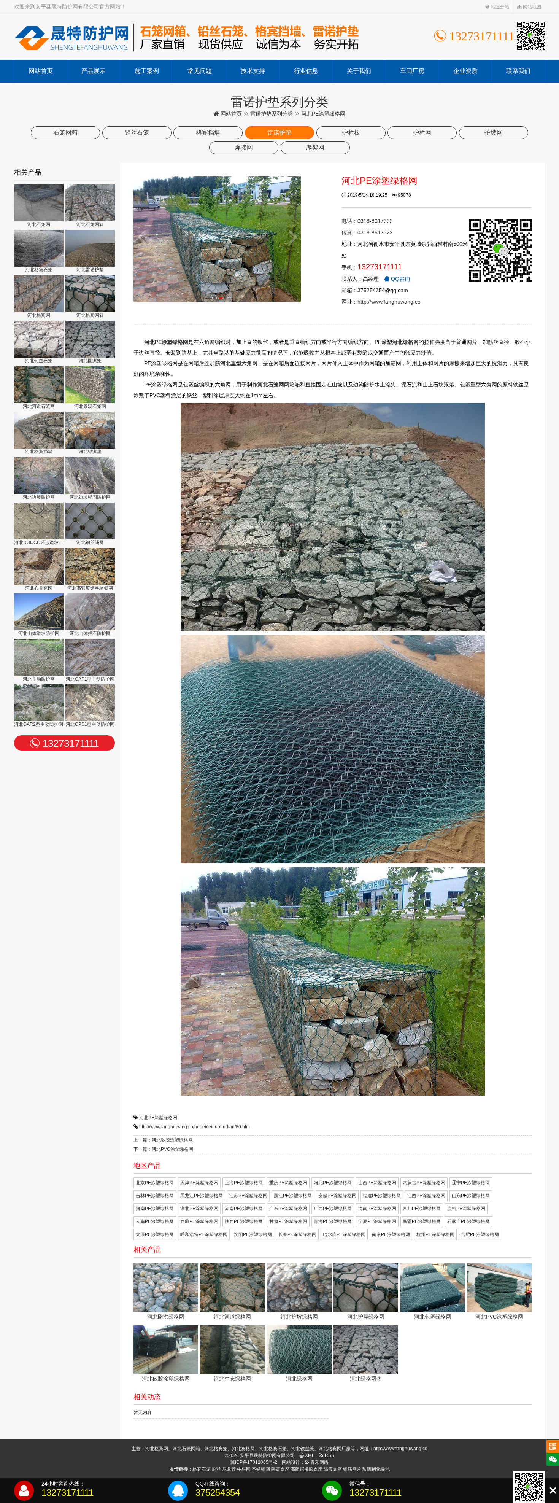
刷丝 (216, 1469)
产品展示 (93, 71)
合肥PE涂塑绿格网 (480, 1234)
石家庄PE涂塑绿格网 (468, 1221)
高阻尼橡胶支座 (306, 1469)
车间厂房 (412, 71)
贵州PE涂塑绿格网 (466, 1208)
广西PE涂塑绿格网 (333, 1208)
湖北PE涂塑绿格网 (199, 1208)
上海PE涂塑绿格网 (244, 1182)
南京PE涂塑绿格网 (391, 1234)
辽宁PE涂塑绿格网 (471, 1182)
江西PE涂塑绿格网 (426, 1195)
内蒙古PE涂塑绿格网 (424, 1182)
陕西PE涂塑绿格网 (244, 1221)
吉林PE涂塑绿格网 (155, 1195)
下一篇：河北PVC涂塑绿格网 (163, 1149)
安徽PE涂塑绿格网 (337, 1195)
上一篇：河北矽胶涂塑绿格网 (163, 1140)
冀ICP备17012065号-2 (253, 1462)
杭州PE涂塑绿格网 (435, 1234)
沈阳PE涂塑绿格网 (253, 1234)
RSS (329, 1455)
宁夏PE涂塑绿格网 (377, 1221)
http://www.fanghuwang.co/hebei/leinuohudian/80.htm (194, 1126)
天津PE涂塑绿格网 (199, 1182)
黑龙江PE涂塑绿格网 (201, 1195)
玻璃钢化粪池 (376, 1469)
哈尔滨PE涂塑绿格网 (344, 1234)
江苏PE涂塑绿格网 (248, 1195)
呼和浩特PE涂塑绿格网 (203, 1234)
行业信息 (306, 71)
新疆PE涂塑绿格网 (422, 1221)
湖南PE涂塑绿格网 (244, 1208)
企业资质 (465, 71)
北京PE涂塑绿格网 (155, 1182)
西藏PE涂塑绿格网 (199, 1221)
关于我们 (359, 71)
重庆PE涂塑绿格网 (288, 1182)
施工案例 (147, 71)
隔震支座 (280, 1469)
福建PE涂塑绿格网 (382, 1195)
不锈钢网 (261, 1469)
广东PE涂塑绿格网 (288, 1208)
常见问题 (199, 71)
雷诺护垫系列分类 (271, 114)
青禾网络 (319, 1462)
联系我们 (518, 71)
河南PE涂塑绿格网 (155, 1208)
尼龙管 (229, 1469)
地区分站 (499, 7)
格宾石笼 (201, 1469)
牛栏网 (244, 1469)
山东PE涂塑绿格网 (471, 1195)
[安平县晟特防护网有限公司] (186, 37)
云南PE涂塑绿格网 (155, 1221)
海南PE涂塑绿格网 (377, 1208)
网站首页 (41, 71)
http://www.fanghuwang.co (389, 302)
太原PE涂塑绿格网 (155, 1234)
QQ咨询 (399, 279)
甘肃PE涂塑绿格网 (288, 1221)
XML (309, 1455)
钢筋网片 (352, 1469)
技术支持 (253, 71)
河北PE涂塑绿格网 (158, 1117)
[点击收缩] (552, 1490)
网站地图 (531, 7)
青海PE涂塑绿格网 (333, 1221)
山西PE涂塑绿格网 (377, 1182)
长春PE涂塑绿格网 (297, 1234)
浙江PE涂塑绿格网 (293, 1195)
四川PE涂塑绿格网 (422, 1208)
